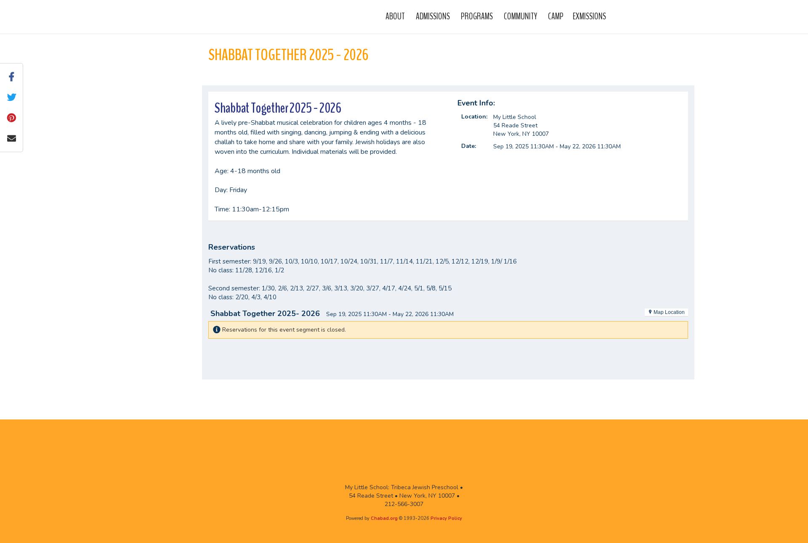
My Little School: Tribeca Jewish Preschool (231, 16)
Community (520, 16)
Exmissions (589, 16)
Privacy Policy (446, 518)
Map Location (668, 312)
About (395, 16)
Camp (555, 16)
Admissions (433, 16)
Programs (477, 16)
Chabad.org (384, 518)
